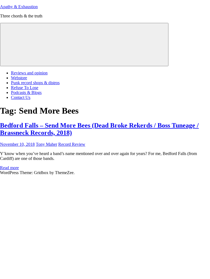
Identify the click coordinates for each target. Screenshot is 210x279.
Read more (9, 167)
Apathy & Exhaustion (19, 6)
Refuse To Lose (24, 87)
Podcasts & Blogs (26, 92)
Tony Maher (46, 144)
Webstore (19, 77)
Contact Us (20, 97)
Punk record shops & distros (35, 82)
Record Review (71, 144)
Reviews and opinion (29, 73)
